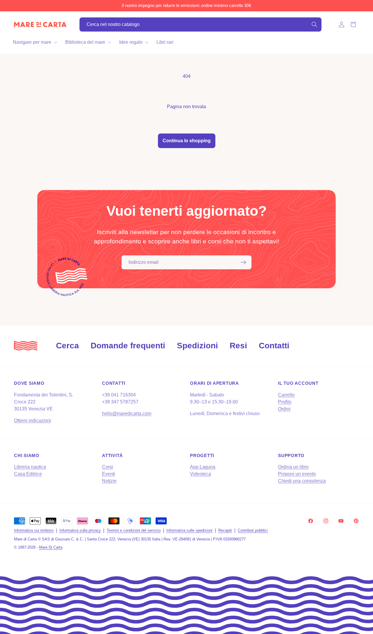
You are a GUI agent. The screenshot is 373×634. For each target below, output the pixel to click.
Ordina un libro (293, 466)
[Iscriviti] (243, 262)
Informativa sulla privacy (80, 530)
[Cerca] (314, 24)
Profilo (284, 401)
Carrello (286, 394)
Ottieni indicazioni (32, 420)
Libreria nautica (30, 466)
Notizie (109, 480)
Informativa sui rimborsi (34, 530)
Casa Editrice (28, 473)
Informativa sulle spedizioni (189, 530)
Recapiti (225, 530)
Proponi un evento (297, 473)
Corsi (107, 466)
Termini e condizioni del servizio (134, 530)
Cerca (67, 345)
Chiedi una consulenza (302, 480)
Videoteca (200, 473)
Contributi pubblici (253, 530)
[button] (34, 42)
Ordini (284, 408)
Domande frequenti (128, 345)
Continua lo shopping (187, 140)
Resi (238, 345)
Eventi (108, 473)
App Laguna (202, 466)
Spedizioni (197, 345)
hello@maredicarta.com (126, 413)
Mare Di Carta (50, 547)
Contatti (274, 345)
